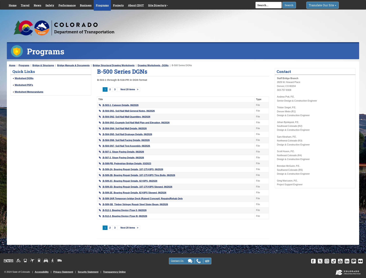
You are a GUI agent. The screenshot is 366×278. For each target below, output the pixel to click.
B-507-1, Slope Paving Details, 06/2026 (123, 152)
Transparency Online (114, 272)
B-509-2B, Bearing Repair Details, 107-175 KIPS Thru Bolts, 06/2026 (139, 175)
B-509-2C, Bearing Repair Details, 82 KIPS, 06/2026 (130, 181)
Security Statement (88, 272)
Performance (67, 5)
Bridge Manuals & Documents (73, 65)
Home (12, 5)
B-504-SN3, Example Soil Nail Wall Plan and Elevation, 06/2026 (136, 122)
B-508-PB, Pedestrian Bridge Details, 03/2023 (127, 163)
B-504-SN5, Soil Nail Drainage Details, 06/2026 (127, 134)
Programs (102, 5)
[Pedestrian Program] (52, 260)
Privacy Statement (63, 272)
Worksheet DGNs (24, 78)
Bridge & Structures (43, 65)
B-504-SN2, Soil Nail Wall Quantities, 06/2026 (126, 117)
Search (289, 5)
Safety (49, 5)
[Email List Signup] (353, 261)
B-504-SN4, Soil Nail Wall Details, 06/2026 (125, 128)
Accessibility (42, 272)
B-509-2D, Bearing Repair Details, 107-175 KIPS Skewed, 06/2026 (137, 187)
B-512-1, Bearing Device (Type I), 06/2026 (125, 210)
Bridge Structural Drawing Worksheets (114, 65)
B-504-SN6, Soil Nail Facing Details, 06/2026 (126, 140)
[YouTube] (340, 261)
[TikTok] (333, 261)
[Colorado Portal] (349, 272)
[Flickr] (360, 261)
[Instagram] (326, 261)
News (37, 5)
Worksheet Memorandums (29, 92)
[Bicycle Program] (18, 260)
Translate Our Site (322, 5)
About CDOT (136, 5)
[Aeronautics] (32, 260)
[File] (100, 105)
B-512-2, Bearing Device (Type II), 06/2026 (125, 216)
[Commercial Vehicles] (59, 260)
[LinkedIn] (347, 261)
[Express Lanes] (8, 260)
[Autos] (45, 260)
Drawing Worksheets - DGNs (153, 65)
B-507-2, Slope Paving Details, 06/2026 (123, 157)
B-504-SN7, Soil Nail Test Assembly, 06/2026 (126, 146)
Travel (25, 5)
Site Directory (157, 5)
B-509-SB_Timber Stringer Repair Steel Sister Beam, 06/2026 (135, 204)
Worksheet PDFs (24, 85)
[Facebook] (313, 261)
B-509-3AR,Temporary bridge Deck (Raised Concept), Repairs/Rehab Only (143, 198)
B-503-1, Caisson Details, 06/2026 (121, 105)
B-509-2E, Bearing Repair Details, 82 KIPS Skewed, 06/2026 (134, 192)
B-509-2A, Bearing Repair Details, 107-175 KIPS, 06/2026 (133, 169)
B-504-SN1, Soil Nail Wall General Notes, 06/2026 (129, 111)
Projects (118, 5)
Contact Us (177, 260)
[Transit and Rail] (25, 260)
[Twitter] (320, 261)
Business (86, 5)
